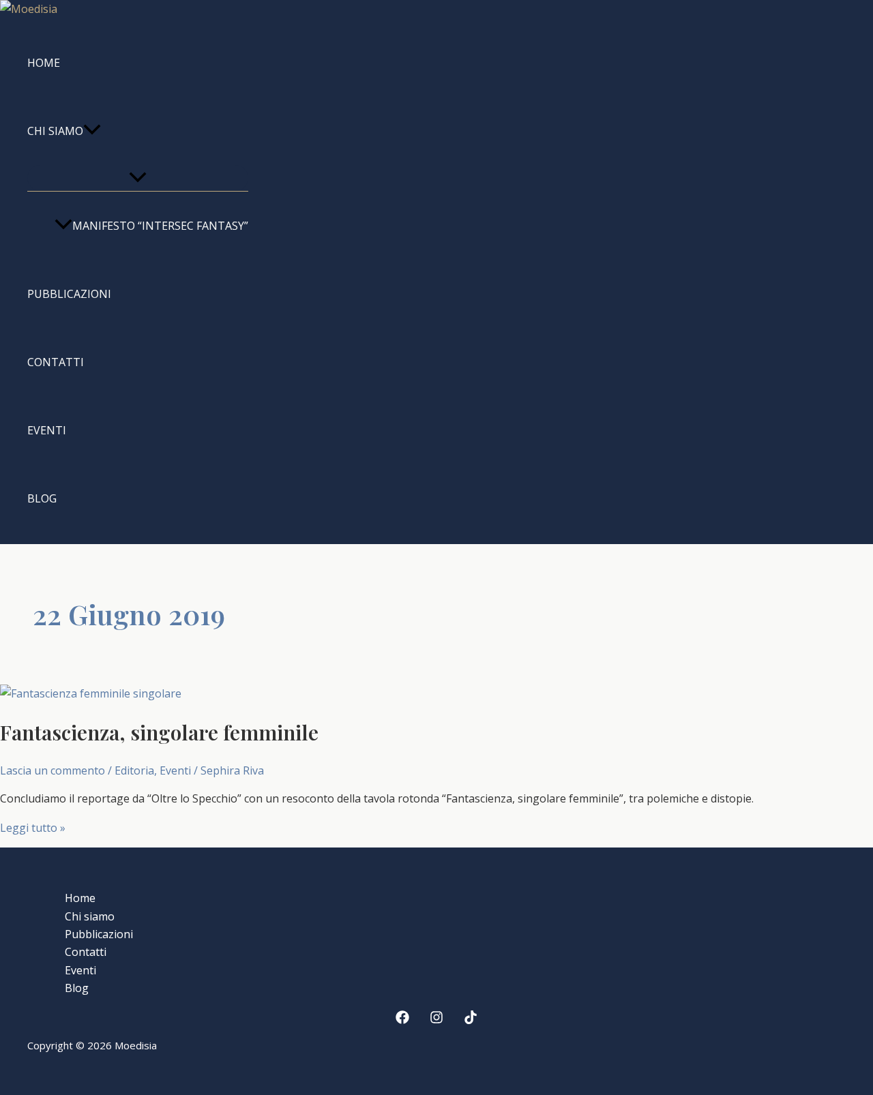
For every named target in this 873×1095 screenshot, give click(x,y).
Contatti (55, 362)
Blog (42, 498)
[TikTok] (470, 1020)
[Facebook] (402, 1020)
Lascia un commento (52, 770)
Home (43, 62)
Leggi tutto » (32, 827)
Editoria (134, 770)
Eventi (46, 430)
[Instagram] (436, 1020)
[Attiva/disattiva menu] (137, 178)
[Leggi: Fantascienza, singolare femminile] (90, 693)
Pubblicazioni (69, 293)
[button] (92, 131)
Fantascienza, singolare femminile (159, 732)
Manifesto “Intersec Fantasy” (160, 225)
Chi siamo (55, 130)
